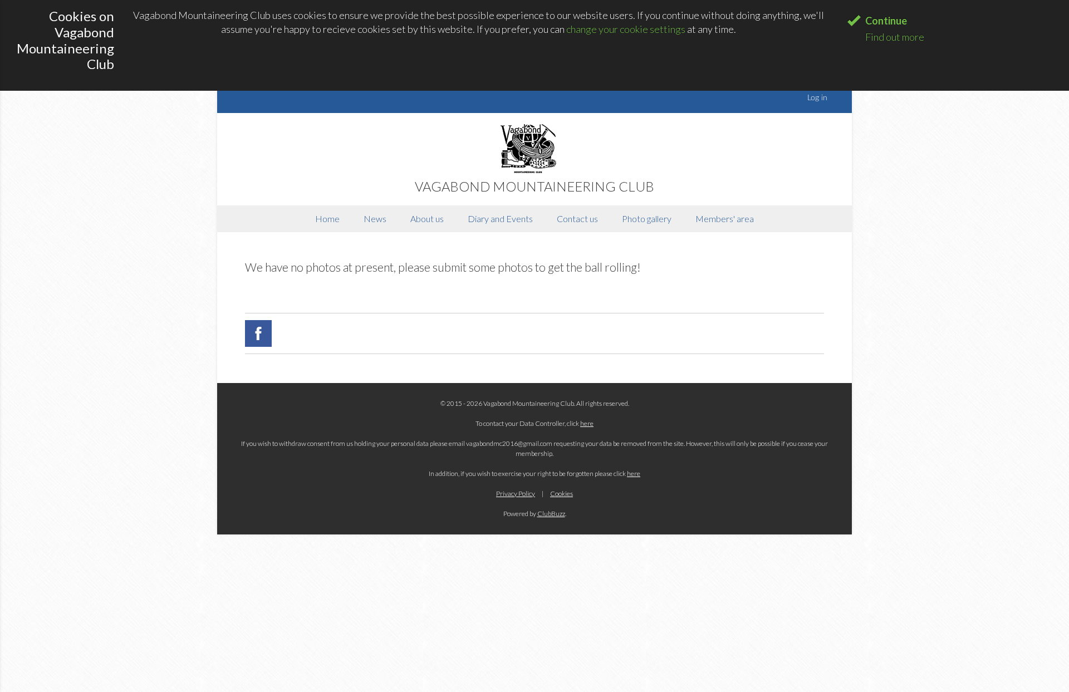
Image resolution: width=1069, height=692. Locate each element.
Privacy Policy (515, 493)
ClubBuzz (551, 513)
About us (427, 218)
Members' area (724, 218)
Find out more (894, 37)
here (587, 423)
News (375, 218)
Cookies (561, 493)
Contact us (577, 218)
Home (327, 218)
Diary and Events (500, 218)
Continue (886, 20)
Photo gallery (646, 218)
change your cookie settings (625, 29)
